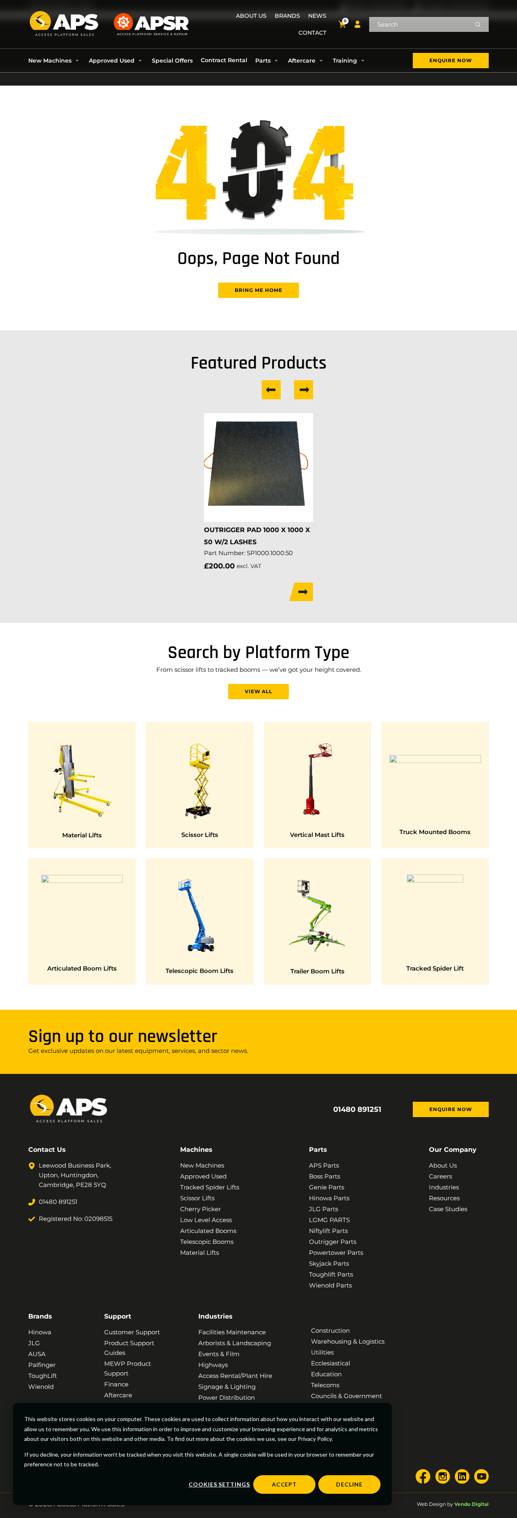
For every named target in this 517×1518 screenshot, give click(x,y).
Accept (284, 1484)
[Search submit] (478, 24)
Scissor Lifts (199, 835)
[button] (54, 60)
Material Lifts (82, 835)
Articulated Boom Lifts (82, 968)
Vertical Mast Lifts (317, 835)
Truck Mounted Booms (435, 832)
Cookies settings (219, 1484)
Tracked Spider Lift (435, 968)
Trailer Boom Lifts (317, 971)
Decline (349, 1484)
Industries (215, 1316)
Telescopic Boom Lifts (199, 971)
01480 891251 (357, 1109)
